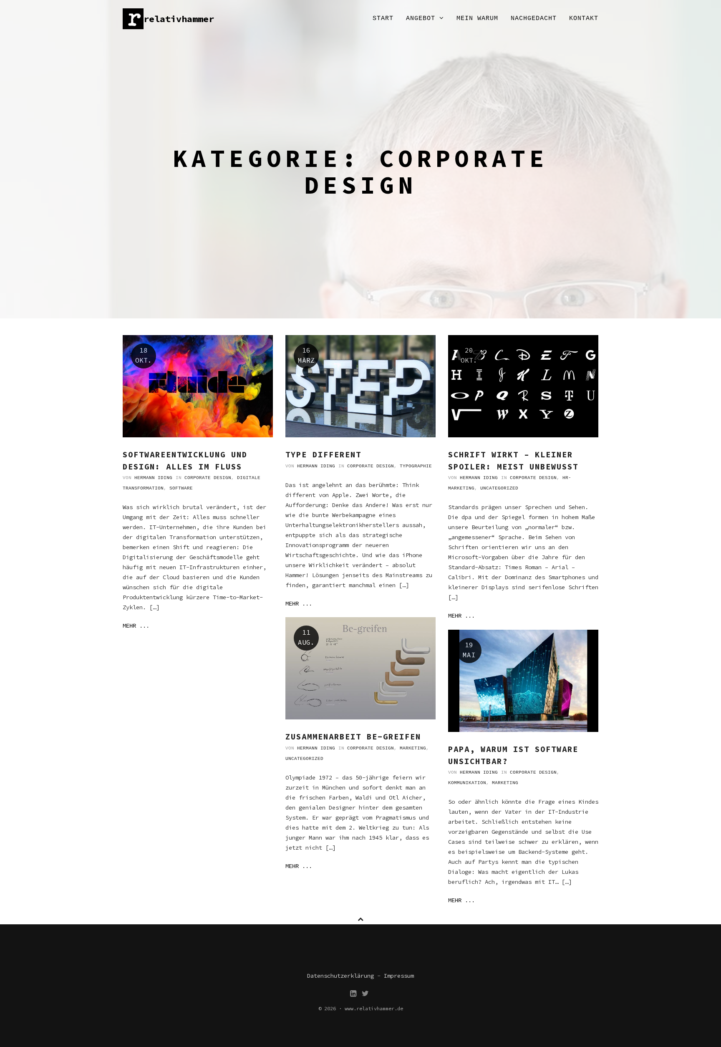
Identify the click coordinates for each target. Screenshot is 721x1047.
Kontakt (583, 18)
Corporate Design (207, 477)
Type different (323, 454)
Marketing (413, 748)
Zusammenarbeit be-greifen (353, 737)
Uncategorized (499, 488)
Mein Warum (477, 18)
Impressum (399, 975)
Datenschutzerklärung (340, 975)
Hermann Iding (153, 477)
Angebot (422, 18)
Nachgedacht (534, 18)
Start (383, 18)
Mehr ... (136, 626)
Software (181, 488)
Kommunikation (467, 782)
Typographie (416, 466)
